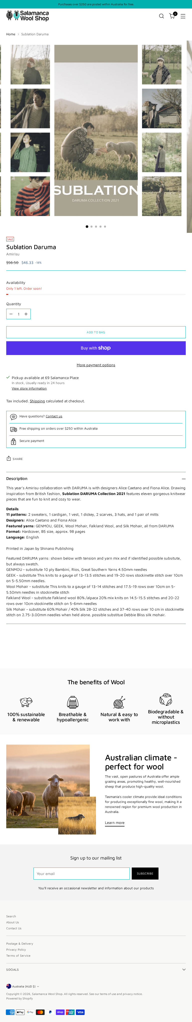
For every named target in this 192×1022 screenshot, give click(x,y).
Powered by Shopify (19, 998)
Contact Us (14, 928)
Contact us (54, 416)
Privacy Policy (16, 949)
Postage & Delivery (19, 943)
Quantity (13, 303)
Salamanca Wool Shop (47, 993)
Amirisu (13, 254)
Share (18, 458)
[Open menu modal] (183, 16)
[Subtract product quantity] (11, 314)
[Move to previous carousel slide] (170, 651)
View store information (29, 388)
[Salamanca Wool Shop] (27, 16)
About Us (12, 922)
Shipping (37, 401)
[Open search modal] (161, 16)
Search (11, 916)
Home (10, 34)
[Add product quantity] (26, 314)
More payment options (96, 365)
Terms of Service (18, 955)
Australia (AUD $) (24, 986)
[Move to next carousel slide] (181, 651)
